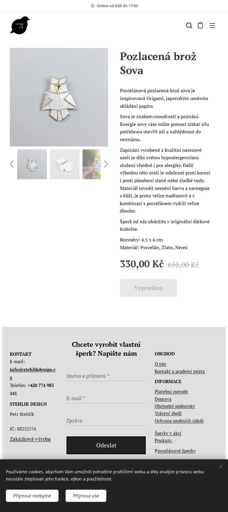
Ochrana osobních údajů (179, 421)
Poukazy (164, 440)
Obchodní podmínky (175, 406)
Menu (212, 25)
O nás (160, 364)
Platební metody (171, 391)
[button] (188, 25)
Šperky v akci (168, 433)
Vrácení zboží (168, 413)
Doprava (163, 399)
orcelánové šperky (177, 450)
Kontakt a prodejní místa (180, 371)
